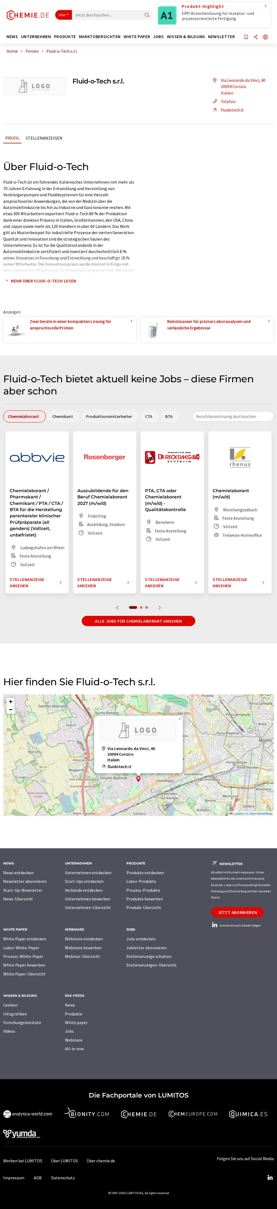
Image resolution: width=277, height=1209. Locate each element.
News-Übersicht (18, 898)
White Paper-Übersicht (24, 974)
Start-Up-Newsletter (22, 890)
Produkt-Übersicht (143, 907)
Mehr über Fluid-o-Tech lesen (43, 280)
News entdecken (18, 872)
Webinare (74, 1040)
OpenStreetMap (260, 813)
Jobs (69, 1031)
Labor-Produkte (141, 881)
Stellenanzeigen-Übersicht (151, 965)
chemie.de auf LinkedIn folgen (240, 925)
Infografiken (15, 1013)
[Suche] (147, 15)
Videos (9, 1031)
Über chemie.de (101, 1160)
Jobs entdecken (141, 938)
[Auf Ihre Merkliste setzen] (246, 37)
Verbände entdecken (84, 890)
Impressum (13, 1177)
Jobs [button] (158, 36)
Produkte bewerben (144, 898)
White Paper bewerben (24, 965)
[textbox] (233, 416)
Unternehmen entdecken (88, 872)
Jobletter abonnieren (146, 947)
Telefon (228, 101)
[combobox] (233, 416)
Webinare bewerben (83, 947)
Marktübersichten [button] (100, 36)
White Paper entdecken (24, 938)
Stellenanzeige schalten (149, 956)
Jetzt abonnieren (237, 912)
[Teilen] (255, 37)
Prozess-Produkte (143, 890)
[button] (138, 779)
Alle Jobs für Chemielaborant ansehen (138, 621)
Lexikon (10, 1005)
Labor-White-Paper (21, 947)
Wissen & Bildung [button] (186, 36)
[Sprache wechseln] (265, 37)
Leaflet (238, 813)
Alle (62, 14)
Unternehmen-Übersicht (88, 907)
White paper (76, 1022)
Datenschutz (63, 1177)
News (70, 1005)
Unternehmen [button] (36, 36)
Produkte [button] (65, 36)
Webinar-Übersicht (82, 956)
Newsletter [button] (221, 36)
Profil (12, 138)
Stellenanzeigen (44, 138)
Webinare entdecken (84, 938)
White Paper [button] (137, 36)
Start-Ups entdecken (84, 881)
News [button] (12, 36)
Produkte (73, 1013)
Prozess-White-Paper (23, 956)
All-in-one (74, 1048)
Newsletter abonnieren (25, 881)
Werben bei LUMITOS (22, 1160)
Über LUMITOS (64, 1160)
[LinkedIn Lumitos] (270, 1177)
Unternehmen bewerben (87, 898)
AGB (38, 1177)
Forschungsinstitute (22, 1022)
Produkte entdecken (145, 872)
